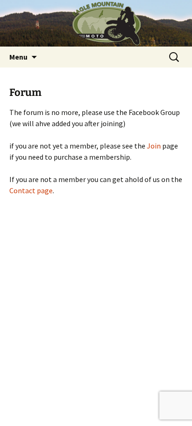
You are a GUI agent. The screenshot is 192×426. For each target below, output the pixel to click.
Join (154, 145)
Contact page (31, 190)
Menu (18, 56)
